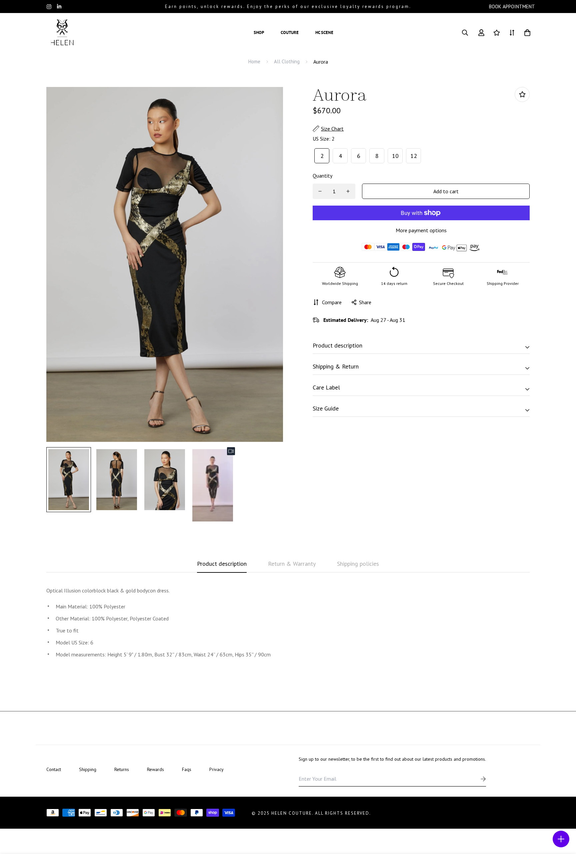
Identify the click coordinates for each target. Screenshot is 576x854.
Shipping (87, 769)
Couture (290, 32)
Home (254, 61)
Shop (259, 32)
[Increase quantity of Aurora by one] (348, 191)
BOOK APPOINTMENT (512, 6)
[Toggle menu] (561, 839)
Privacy (216, 769)
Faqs (186, 769)
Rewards (155, 769)
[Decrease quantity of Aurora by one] (320, 191)
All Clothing (287, 61)
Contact (53, 769)
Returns (121, 769)
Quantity (322, 175)
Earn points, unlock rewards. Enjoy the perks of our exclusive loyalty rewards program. (288, 6)
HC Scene (324, 32)
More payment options (421, 230)
